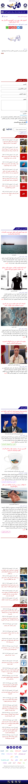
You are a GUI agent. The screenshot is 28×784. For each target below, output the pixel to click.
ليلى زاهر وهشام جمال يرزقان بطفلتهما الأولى (15, 12)
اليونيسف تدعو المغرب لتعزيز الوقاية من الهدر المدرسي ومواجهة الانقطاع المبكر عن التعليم (9, 572)
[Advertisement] (14, 67)
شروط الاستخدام (23, 115)
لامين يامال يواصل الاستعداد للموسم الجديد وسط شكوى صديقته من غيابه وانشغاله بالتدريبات (10, 612)
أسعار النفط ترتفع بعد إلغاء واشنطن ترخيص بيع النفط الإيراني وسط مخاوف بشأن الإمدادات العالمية (10, 708)
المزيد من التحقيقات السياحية (8, 444)
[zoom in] (2, 16)
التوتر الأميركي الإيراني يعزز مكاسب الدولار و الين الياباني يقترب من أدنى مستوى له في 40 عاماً (10, 671)
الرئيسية (25, 16)
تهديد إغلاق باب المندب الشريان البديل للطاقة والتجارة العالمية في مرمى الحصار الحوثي (10, 723)
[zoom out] (7, 16)
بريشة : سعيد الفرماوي (10, 655)
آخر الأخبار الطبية (6, 532)
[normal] (4, 16)
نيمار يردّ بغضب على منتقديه (10, 625)
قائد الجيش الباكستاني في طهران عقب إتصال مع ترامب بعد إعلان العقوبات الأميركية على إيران (10, 594)
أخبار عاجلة (20, 16)
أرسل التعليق (23, 132)
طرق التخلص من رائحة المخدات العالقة (10, 599)
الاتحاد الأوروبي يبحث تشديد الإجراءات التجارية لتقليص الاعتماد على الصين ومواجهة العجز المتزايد (10, 731)
